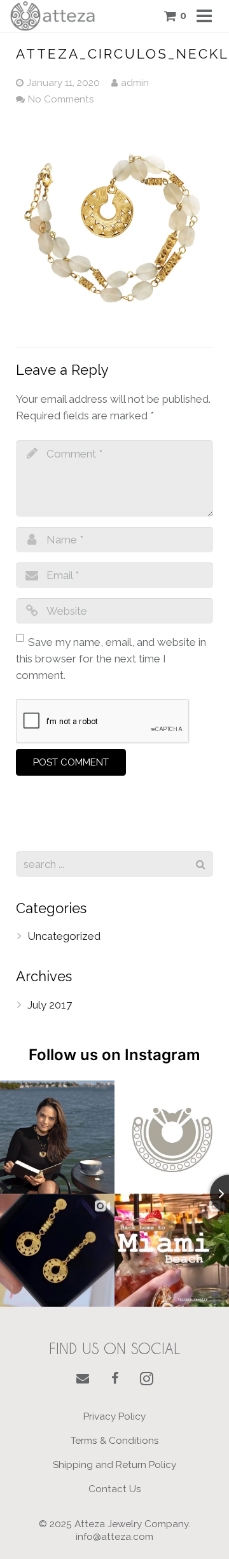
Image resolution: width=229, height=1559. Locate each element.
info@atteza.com (114, 1536)
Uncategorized (64, 936)
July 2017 (49, 1004)
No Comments (61, 99)
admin (135, 82)
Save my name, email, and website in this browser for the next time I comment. (111, 659)
